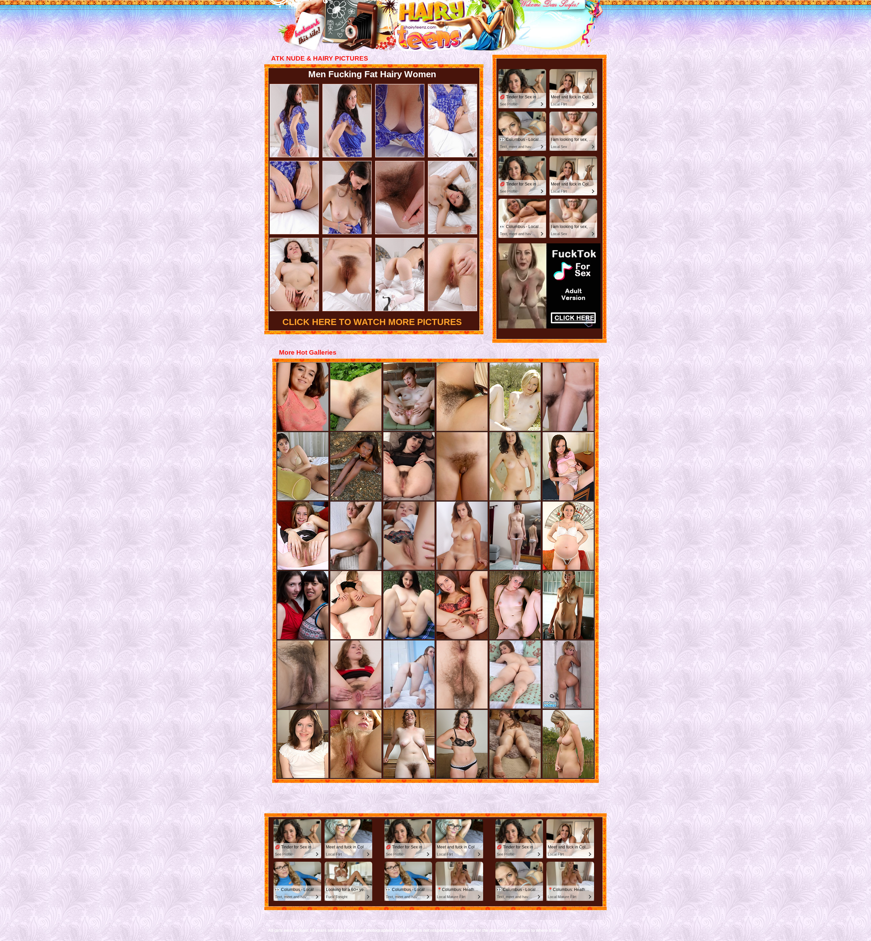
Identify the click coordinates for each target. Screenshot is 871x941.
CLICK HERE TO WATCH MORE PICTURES (372, 322)
